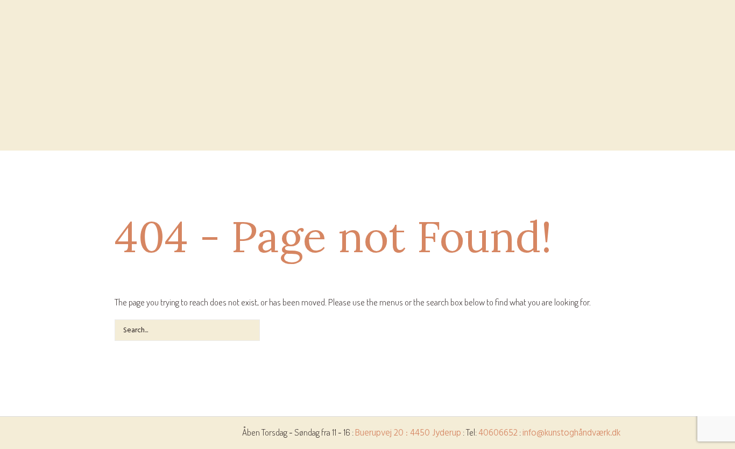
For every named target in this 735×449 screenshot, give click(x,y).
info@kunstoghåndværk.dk (571, 433)
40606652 (498, 433)
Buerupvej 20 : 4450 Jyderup (408, 433)
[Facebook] (16, 143)
